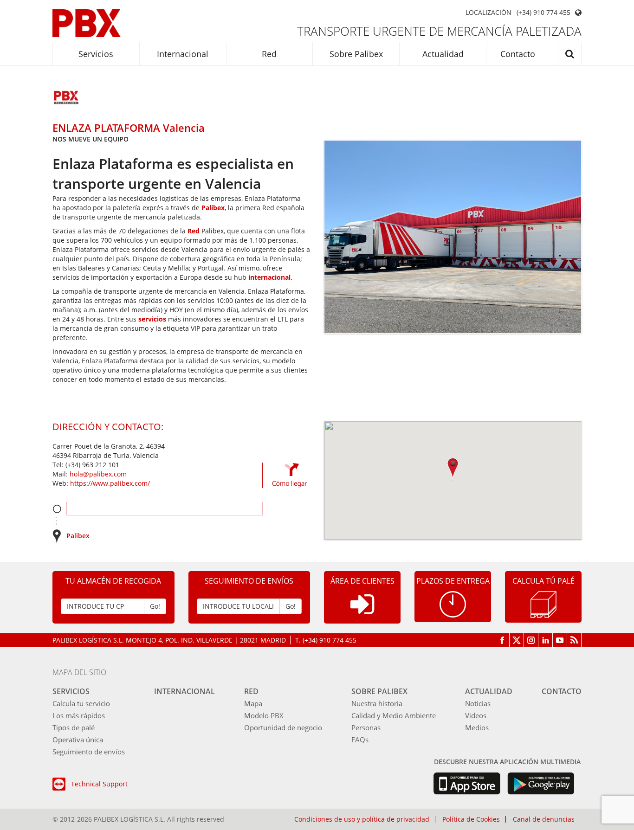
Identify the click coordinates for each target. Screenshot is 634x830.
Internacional (182, 53)
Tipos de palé (73, 727)
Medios (477, 727)
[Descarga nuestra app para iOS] (466, 783)
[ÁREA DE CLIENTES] (362, 611)
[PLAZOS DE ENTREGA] (453, 603)
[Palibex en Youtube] (560, 640)
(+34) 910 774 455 (543, 12)
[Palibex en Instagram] (531, 640)
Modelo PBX (264, 715)
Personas (366, 727)
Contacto (517, 53)
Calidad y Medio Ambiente (393, 715)
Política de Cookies (471, 819)
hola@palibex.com (98, 474)
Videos (475, 715)
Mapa (253, 703)
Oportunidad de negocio (283, 727)
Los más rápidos (78, 715)
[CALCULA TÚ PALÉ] (543, 603)
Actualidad (443, 53)
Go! (155, 606)
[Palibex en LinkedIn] (545, 640)
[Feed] (574, 640)
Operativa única (77, 739)
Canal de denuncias (544, 819)
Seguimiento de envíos (88, 751)
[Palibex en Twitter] (517, 640)
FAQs (360, 739)
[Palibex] (86, 23)
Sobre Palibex (356, 53)
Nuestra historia (376, 703)
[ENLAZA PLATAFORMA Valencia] (66, 98)
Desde (57, 508)
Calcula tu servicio (81, 703)
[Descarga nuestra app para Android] (541, 783)
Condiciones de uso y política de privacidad (361, 819)
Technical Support (99, 783)
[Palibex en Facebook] (502, 640)
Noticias (478, 703)
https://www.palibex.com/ (110, 483)
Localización (488, 12)
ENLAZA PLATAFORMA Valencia (128, 128)
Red (269, 53)
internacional (269, 277)
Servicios (95, 53)
